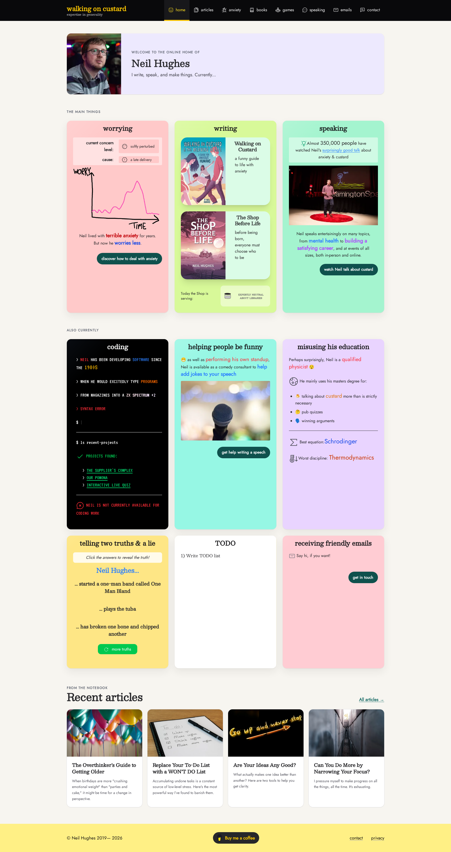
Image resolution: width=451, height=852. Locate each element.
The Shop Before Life (247, 220)
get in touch (363, 577)
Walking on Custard (247, 146)
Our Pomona (97, 477)
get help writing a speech (243, 452)
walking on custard (96, 8)
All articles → (371, 699)
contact (356, 838)
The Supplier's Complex (110, 470)
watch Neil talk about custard (348, 269)
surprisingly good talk (341, 150)
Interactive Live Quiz (108, 485)
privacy (377, 838)
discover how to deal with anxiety (130, 259)
